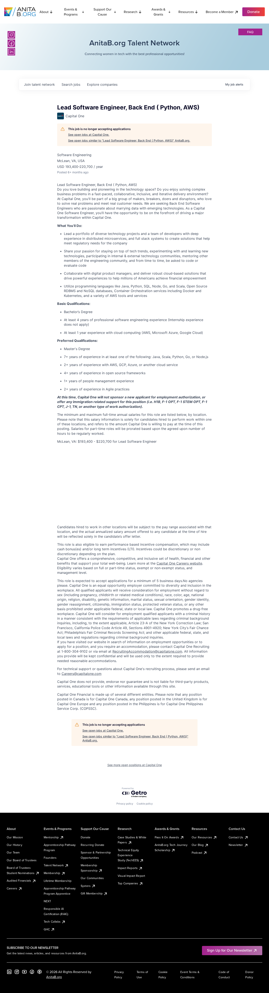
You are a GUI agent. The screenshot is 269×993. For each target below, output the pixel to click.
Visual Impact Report (131, 876)
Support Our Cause (102, 12)
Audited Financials (19, 880)
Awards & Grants (158, 12)
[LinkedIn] (11, 51)
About (44, 11)
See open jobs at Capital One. (88, 134)
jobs (71, 84)
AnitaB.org (54, 977)
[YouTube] (24, 971)
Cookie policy (145, 803)
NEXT (47, 901)
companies (102, 84)
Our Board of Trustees (22, 860)
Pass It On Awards (167, 837)
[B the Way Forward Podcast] (39, 971)
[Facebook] (11, 43)
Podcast (197, 853)
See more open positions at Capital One (134, 765)
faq (250, 32)
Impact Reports (128, 868)
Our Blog (198, 845)
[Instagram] (11, 35)
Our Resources (202, 837)
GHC (47, 929)
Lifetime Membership (57, 881)
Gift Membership (92, 893)
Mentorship (51, 837)
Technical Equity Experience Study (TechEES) (128, 855)
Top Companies (128, 883)
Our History (14, 845)
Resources (186, 11)
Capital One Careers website (179, 563)
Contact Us (236, 837)
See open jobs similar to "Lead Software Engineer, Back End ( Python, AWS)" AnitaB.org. (129, 140)
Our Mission (15, 837)
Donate (85, 837)
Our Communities (92, 878)
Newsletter (236, 845)
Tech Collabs (52, 921)
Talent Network (54, 865)
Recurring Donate (92, 845)
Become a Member (219, 11)
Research (130, 11)
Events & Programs (71, 12)
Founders (50, 858)
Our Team (13, 852)
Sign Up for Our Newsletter (229, 950)
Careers (12, 888)
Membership (52, 873)
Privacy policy (124, 803)
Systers (86, 886)
